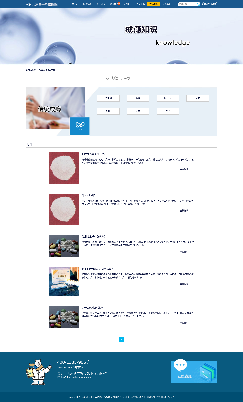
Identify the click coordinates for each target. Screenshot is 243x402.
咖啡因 (167, 98)
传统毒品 (45, 70)
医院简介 (87, 4)
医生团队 (101, 4)
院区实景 (114, 4)
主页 (28, 70)
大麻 (138, 111)
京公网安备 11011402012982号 (159, 397)
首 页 (74, 4)
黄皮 (197, 98)
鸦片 (138, 98)
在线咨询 (211, 4)
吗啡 (53, 70)
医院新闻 (127, 4)
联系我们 (167, 4)
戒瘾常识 (35, 70)
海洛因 (108, 98)
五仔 (167, 111)
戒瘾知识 (153, 4)
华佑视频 (140, 4)
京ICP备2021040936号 (132, 397)
